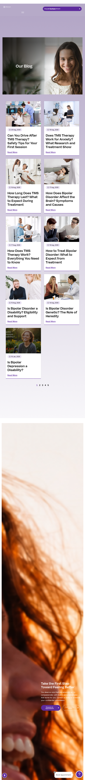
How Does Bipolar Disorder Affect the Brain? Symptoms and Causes (60, 198)
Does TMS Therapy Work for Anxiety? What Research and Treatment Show (60, 141)
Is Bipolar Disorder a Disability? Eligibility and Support (22, 312)
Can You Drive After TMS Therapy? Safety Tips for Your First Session (22, 141)
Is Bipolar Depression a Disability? (17, 366)
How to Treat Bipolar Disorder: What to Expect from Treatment (61, 256)
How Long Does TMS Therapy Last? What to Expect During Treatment (23, 198)
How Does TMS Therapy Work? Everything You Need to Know (23, 256)
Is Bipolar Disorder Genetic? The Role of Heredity (61, 312)
